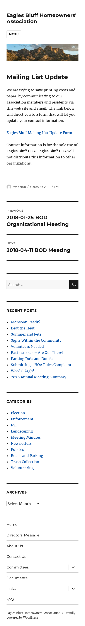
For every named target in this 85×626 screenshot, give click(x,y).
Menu (14, 34)
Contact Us (16, 557)
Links (11, 589)
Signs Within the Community (36, 340)
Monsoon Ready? (26, 322)
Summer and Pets (26, 334)
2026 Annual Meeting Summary (38, 377)
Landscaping (22, 431)
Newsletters (21, 443)
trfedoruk (19, 186)
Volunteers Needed (27, 346)
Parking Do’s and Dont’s (32, 358)
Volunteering (22, 468)
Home (12, 525)
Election (18, 413)
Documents (17, 578)
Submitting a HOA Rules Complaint (41, 365)
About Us (15, 546)
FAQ (10, 599)
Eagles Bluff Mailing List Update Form (39, 133)
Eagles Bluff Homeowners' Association (34, 613)
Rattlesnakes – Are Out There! (37, 352)
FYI (56, 186)
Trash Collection (25, 462)
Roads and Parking (27, 455)
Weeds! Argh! (22, 371)
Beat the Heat (23, 328)
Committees (18, 567)
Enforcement (22, 419)
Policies (17, 449)
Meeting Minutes (26, 437)
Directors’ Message (23, 535)
